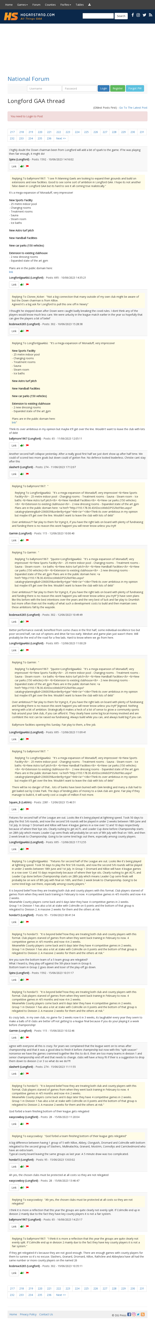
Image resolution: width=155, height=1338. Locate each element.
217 (12, 132)
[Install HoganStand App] (89, 4)
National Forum (28, 79)
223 (68, 132)
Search (121, 16)
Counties (50, 4)
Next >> (61, 138)
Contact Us (46, 1314)
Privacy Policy (28, 1314)
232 (12, 138)
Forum (36, 4)
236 (49, 138)
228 (114, 132)
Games (21, 4)
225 (86, 132)
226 (95, 132)
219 (31, 132)
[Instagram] (134, 1314)
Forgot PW (135, 88)
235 (40, 138)
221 (49, 132)
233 (21, 138)
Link (14, 166)
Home (9, 4)
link (11, 272)
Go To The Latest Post (133, 107)
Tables (80, 4)
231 (142, 132)
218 (21, 132)
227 (105, 132)
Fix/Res (64, 4)
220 (40, 132)
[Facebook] (129, 1314)
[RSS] (150, 15)
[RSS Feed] (143, 1314)
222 (58, 132)
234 (30, 138)
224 (77, 132)
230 (132, 132)
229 (123, 132)
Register (118, 88)
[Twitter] (138, 1314)
